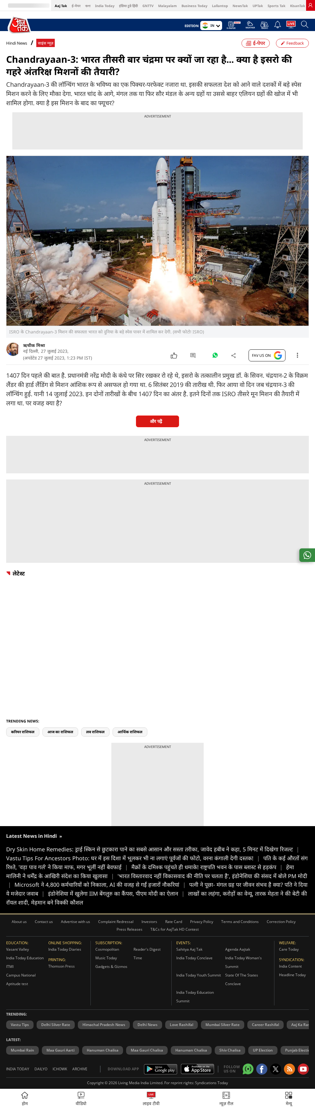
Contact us (44, 921)
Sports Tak (276, 5)
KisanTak (297, 5)
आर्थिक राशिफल (130, 731)
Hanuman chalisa (191, 1050)
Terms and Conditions (240, 921)
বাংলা (87, 5)
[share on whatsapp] (307, 555)
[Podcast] (264, 25)
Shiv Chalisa (230, 1050)
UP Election (263, 1050)
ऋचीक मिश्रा (34, 345)
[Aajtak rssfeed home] (289, 1069)
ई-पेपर (76, 5)
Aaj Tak (61, 5)
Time (138, 958)
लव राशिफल (95, 731)
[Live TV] (291, 26)
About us (19, 921)
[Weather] (250, 26)
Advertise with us (75, 921)
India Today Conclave (194, 958)
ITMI (10, 966)
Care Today (289, 949)
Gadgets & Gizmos (111, 966)
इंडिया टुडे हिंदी (128, 5)
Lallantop (220, 5)
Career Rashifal (265, 1024)
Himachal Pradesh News (103, 1024)
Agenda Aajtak (237, 949)
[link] (310, 5)
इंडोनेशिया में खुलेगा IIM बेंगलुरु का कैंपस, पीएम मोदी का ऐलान (116, 893)
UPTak (258, 5)
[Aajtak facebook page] (261, 1069)
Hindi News (16, 43)
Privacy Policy (201, 921)
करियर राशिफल (22, 731)
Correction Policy (281, 921)
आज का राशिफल (60, 731)
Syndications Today (211, 1082)
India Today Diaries (64, 949)
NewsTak (240, 5)
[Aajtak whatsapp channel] (248, 1069)
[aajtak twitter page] (275, 1069)
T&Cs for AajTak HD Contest (174, 929)
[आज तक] (20, 25)
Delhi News (148, 1024)
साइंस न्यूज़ (45, 43)
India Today (104, 5)
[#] (215, 356)
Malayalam (167, 5)
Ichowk (60, 1069)
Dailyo (40, 1069)
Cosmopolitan (107, 949)
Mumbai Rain (22, 1050)
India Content (290, 966)
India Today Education (25, 958)
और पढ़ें (156, 421)
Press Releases (129, 929)
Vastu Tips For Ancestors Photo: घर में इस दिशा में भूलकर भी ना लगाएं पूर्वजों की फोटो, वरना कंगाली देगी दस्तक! (133, 858)
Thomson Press (61, 966)
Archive (79, 1069)
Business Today (194, 5)
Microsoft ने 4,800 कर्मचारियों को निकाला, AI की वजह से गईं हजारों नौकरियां (100, 884)
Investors (149, 921)
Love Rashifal (181, 1024)
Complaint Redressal (116, 921)
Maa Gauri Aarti (60, 1050)
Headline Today (292, 974)
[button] (288, 1099)
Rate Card (173, 921)
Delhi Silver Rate (55, 1024)
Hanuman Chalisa (102, 1050)
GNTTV (148, 5)
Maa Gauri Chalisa (147, 1050)
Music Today (106, 958)
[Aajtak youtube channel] (303, 1069)
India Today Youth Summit (198, 975)
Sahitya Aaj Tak (189, 949)
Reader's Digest (147, 949)
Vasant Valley (17, 949)
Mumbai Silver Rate (222, 1024)
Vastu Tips (20, 1024)
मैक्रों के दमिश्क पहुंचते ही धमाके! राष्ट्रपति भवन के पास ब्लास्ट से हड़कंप (207, 867)
